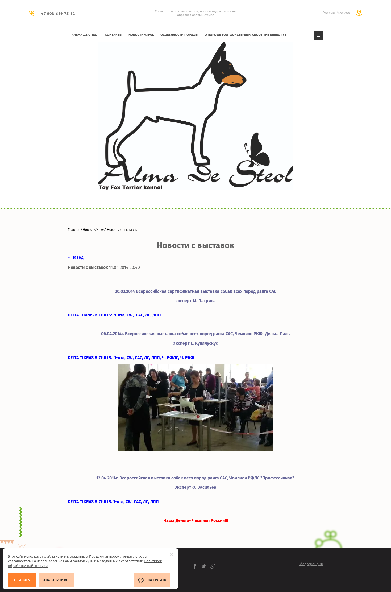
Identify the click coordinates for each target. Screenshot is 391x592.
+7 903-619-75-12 (58, 13)
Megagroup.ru (311, 564)
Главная (74, 230)
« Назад (76, 257)
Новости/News (94, 230)
